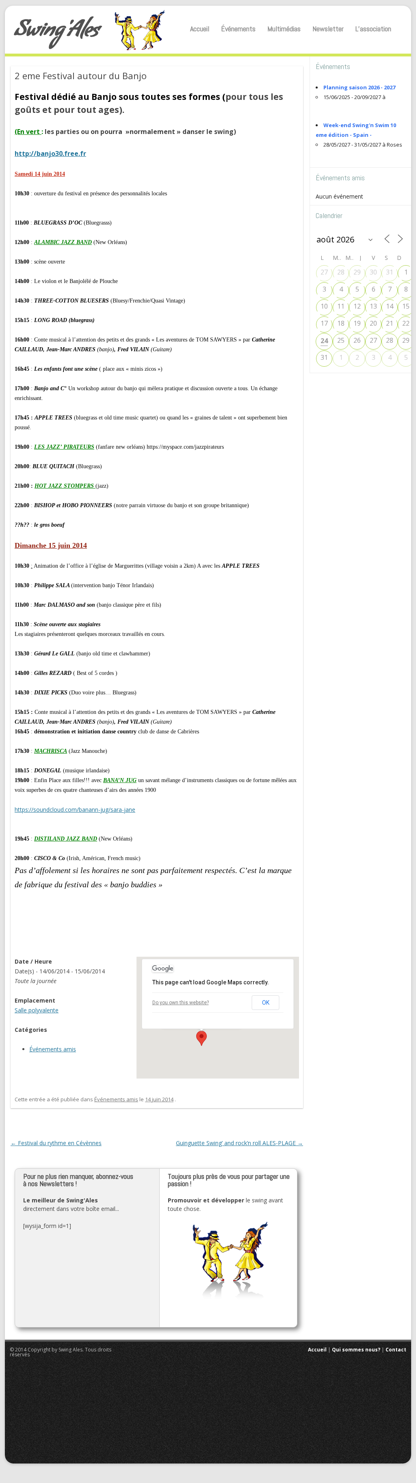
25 (340, 340)
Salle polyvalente (36, 1010)
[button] (201, 1038)
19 (357, 323)
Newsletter (328, 28)
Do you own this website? (180, 1002)
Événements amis (52, 1049)
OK (265, 1002)
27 (324, 272)
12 (357, 306)
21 (389, 323)
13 (373, 306)
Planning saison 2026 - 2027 (359, 87)
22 (406, 323)
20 (373, 323)
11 (340, 306)
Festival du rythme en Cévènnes (56, 1143)
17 (324, 323)
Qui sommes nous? (356, 1349)
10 (324, 306)
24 (324, 340)
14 (389, 306)
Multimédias (284, 28)
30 (373, 272)
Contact (396, 1349)
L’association (373, 28)
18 (340, 323)
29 (357, 272)
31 (389, 272)
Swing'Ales (57, 32)
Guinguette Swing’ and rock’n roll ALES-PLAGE (239, 1143)
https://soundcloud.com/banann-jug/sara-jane (75, 809)
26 (357, 340)
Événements (238, 28)
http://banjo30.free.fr (50, 153)
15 (406, 306)
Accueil (199, 28)
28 (340, 272)
